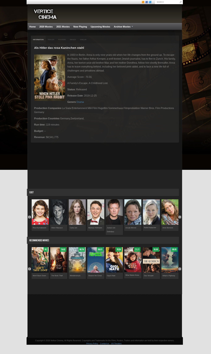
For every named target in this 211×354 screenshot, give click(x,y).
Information (38, 39)
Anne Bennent (167, 228)
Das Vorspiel (148, 275)
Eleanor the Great (95, 275)
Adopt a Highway (168, 275)
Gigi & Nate (111, 275)
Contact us (104, 344)
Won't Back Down (39, 275)
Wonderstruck (75, 275)
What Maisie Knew (132, 275)
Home (32, 26)
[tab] (38, 40)
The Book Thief (57, 275)
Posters (62, 39)
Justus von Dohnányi (111, 230)
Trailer (51, 39)
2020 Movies (46, 26)
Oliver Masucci (57, 228)
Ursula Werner (130, 228)
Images (73, 39)
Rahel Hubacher (150, 227)
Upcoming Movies (100, 26)
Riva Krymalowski (39, 228)
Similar (83, 39)
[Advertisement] (104, 315)
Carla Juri (73, 228)
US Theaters (116, 344)
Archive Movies (121, 26)
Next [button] (179, 217)
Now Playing (80, 26)
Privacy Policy (92, 344)
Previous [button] (29, 217)
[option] (40, 215)
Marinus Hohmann (95, 228)
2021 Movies (63, 26)
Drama (80, 102)
